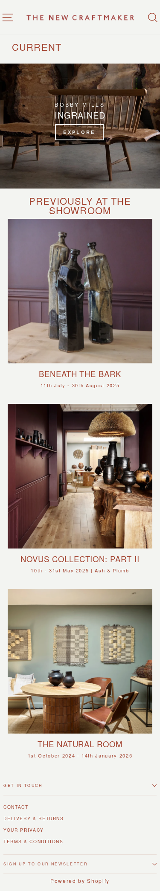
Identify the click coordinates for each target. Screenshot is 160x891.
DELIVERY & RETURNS (33, 818)
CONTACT (16, 807)
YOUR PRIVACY (23, 830)
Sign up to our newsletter (45, 864)
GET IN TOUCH (23, 785)
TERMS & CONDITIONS (33, 841)
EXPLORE (79, 132)
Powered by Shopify (80, 880)
